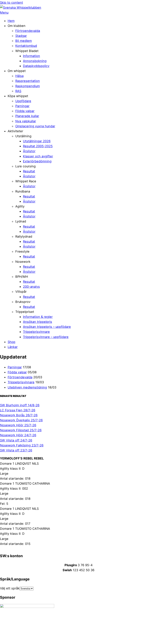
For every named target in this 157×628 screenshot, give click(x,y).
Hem (11, 21)
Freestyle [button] (22, 251)
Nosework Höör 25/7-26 (18, 425)
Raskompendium (27, 86)
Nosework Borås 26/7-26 (19, 415)
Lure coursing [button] (25, 166)
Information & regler (38, 317)
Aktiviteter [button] (15, 131)
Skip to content (11, 2)
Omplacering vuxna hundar (35, 126)
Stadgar (21, 36)
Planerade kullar (27, 116)
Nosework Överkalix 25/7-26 (21, 420)
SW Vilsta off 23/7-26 (16, 450)
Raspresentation (27, 81)
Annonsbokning (35, 61)
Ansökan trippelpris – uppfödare (47, 327)
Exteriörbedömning (37, 161)
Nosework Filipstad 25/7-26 (21, 430)
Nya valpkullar (25, 121)
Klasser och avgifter (38, 156)
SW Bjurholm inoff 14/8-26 (19, 405)
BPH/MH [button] (21, 276)
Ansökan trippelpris (37, 322)
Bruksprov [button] (22, 302)
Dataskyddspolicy (36, 66)
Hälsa (19, 76)
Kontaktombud (26, 46)
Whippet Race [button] (25, 181)
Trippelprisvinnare (36, 332)
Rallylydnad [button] (23, 236)
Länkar (13, 347)
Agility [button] (20, 206)
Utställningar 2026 (37, 141)
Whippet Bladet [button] (26, 51)
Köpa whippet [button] (18, 96)
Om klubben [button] (16, 26)
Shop (11, 342)
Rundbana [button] (22, 191)
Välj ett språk (10, 588)
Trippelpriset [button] (24, 312)
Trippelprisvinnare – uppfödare (46, 337)
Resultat (29, 171)
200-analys (31, 286)
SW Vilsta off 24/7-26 (16, 440)
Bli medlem (23, 41)
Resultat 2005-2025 (38, 146)
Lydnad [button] (20, 221)
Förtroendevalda (27, 31)
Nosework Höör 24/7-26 (18, 435)
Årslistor (29, 151)
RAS (18, 91)
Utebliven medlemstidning (27, 387)
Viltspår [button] (21, 291)
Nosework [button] (22, 262)
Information (31, 56)
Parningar (22, 106)
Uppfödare (23, 101)
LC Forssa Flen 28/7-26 (17, 410)
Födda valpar (24, 111)
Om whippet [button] (17, 71)
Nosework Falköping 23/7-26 (21, 445)
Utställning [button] (23, 136)
